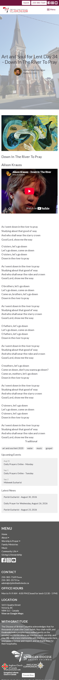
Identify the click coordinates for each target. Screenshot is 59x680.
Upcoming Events (11, 454)
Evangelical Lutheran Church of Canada (11, 672)
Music (4, 548)
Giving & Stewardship (12, 554)
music (39, 448)
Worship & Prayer (10, 541)
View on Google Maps (12, 613)
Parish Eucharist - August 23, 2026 (20, 509)
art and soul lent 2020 (12, 448)
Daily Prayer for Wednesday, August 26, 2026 (26, 503)
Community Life (9, 551)
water (30, 448)
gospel (49, 448)
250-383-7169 (39, 3)
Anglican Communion (34, 665)
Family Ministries (10, 544)
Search (26, 3)
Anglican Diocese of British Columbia (33, 656)
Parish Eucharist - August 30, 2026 (20, 497)
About (5, 537)
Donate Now (28, 675)
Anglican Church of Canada (12, 665)
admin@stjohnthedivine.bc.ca (15, 583)
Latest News (8, 490)
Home (4, 534)
